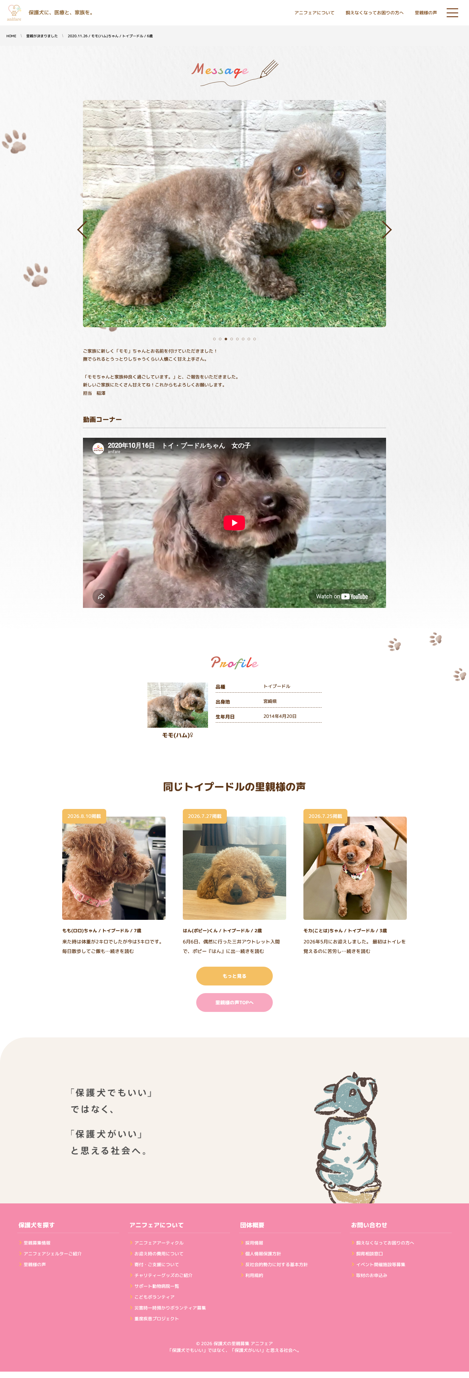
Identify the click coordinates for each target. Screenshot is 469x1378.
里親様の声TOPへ (234, 1002)
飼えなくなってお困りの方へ (375, 13)
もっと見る (234, 976)
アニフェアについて (314, 13)
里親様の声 (426, 13)
